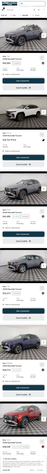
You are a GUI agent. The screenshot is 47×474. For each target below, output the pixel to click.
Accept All (6, 470)
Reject (32, 470)
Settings (40, 470)
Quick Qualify (22, 88)
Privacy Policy (7, 466)
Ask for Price (9, 140)
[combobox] (32, 3)
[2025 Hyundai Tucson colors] (43, 370)
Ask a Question (22, 81)
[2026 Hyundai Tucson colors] (43, 63)
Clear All (4, 15)
